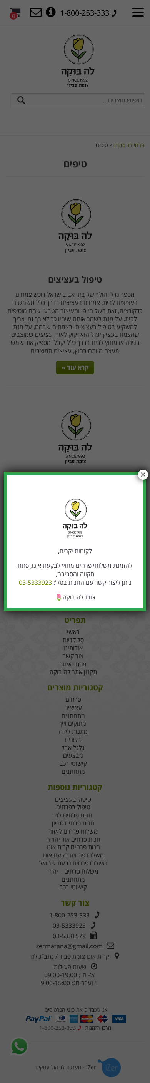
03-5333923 (35, 582)
